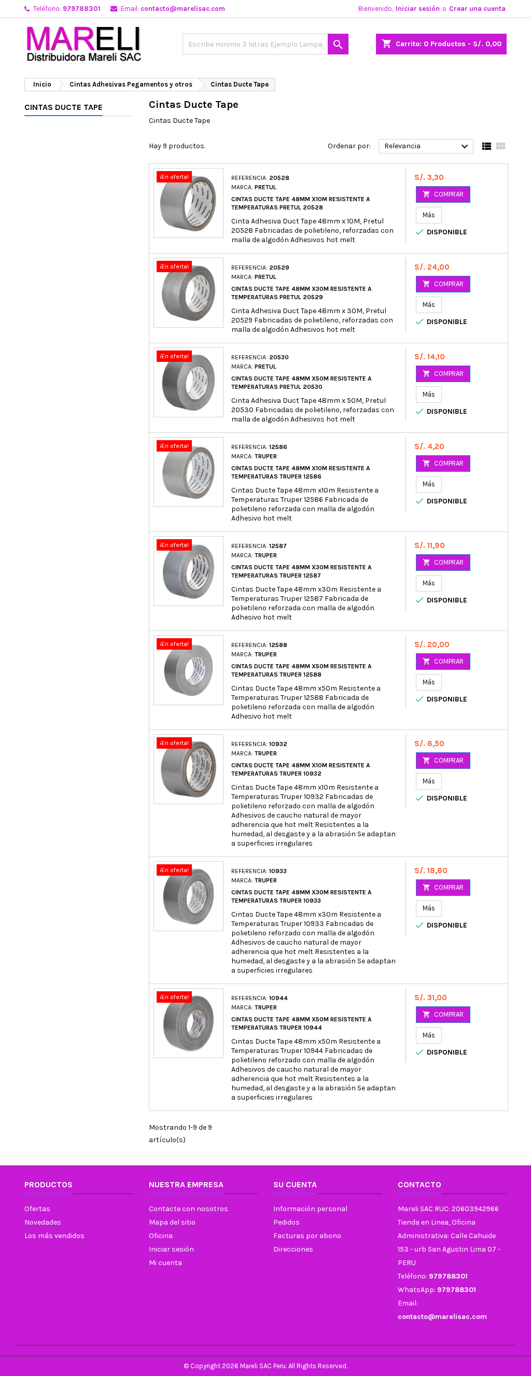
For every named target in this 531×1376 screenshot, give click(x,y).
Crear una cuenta (477, 8)
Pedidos (286, 1222)
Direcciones (293, 1249)
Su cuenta (295, 1184)
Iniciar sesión (418, 8)
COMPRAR (443, 194)
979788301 (82, 8)
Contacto (419, 1184)
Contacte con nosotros (188, 1208)
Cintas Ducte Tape (63, 107)
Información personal (310, 1208)
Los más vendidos (54, 1235)
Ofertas (37, 1208)
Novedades (42, 1222)
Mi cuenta (165, 1262)
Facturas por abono (307, 1235)
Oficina (161, 1235)
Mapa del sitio (172, 1222)
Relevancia (427, 147)
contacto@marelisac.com (183, 8)
